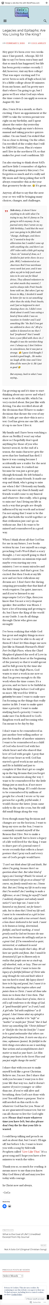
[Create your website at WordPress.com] (24, 3)
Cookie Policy (16, 1295)
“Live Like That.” (31, 1151)
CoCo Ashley (38, 43)
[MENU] (5, 21)
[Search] (42, 21)
